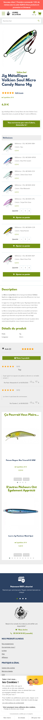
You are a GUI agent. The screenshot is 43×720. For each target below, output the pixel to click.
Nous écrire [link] (22, 630)
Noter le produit (21, 358)
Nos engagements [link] (8, 644)
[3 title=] (27, 349)
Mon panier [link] (39, 13)
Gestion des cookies (8, 668)
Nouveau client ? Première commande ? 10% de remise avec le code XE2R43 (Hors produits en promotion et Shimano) (22, 4)
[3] (8, 93)
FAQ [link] (3, 654)
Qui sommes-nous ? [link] (8, 647)
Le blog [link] (4, 651)
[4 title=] (30, 349)
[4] (10, 93)
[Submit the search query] (38, 21)
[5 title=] (32, 349)
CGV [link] (3, 675)
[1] (3, 93)
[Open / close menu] (3, 13)
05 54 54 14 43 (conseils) (23, 633)
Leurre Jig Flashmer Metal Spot (21, 521)
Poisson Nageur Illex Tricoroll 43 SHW (21, 446)
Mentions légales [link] (7, 671)
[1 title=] (23, 349)
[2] (5, 93)
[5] (12, 93)
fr (33, 15)
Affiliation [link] (5, 657)
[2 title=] (25, 349)
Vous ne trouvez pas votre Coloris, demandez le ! (21, 123)
